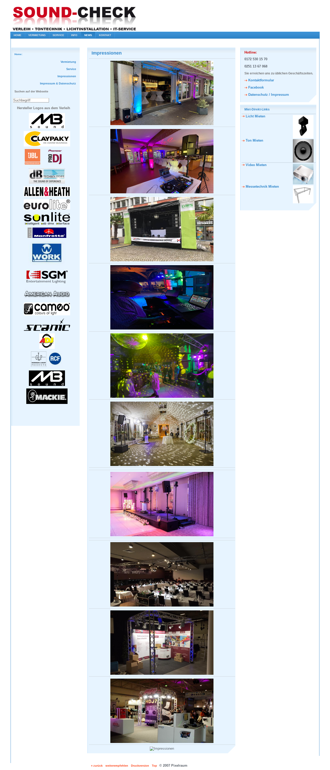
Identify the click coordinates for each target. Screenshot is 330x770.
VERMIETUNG (37, 35)
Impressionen (66, 76)
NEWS (88, 35)
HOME (17, 35)
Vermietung (68, 61)
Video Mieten (256, 165)
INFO (74, 35)
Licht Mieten (255, 116)
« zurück (97, 765)
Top (154, 765)
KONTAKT (105, 35)
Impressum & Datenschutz (58, 83)
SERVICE (58, 35)
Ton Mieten (254, 140)
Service (71, 69)
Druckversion (140, 765)
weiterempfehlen (116, 765)
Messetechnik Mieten (262, 186)
